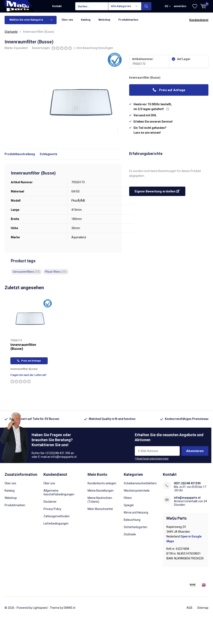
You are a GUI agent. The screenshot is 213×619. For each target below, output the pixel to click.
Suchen (146, 6)
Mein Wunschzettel (100, 509)
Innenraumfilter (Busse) (23, 347)
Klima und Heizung (136, 512)
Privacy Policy (52, 509)
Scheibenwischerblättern (140, 483)
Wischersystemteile (137, 490)
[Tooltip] (167, 109)
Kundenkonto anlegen (102, 483)
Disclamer (50, 501)
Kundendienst (198, 20)
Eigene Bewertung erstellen (155, 191)
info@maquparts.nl (187, 497)
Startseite (11, 31)
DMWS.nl (69, 607)
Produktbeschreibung (20, 154)
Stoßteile (130, 534)
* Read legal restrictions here (151, 458)
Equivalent (21, 48)
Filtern (128, 498)
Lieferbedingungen (55, 523)
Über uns (67, 19)
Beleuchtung (132, 519)
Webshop (104, 19)
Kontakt (57, 6)
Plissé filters (56, 271)
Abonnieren (195, 451)
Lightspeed (40, 607)
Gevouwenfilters (26, 271)
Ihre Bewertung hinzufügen (95, 48)
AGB (189, 607)
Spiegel (129, 505)
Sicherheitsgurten (135, 527)
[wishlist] (194, 6)
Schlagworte (48, 154)
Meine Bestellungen (101, 490)
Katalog (85, 19)
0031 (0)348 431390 (187, 483)
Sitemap (202, 607)
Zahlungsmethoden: (56, 516)
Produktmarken (128, 19)
